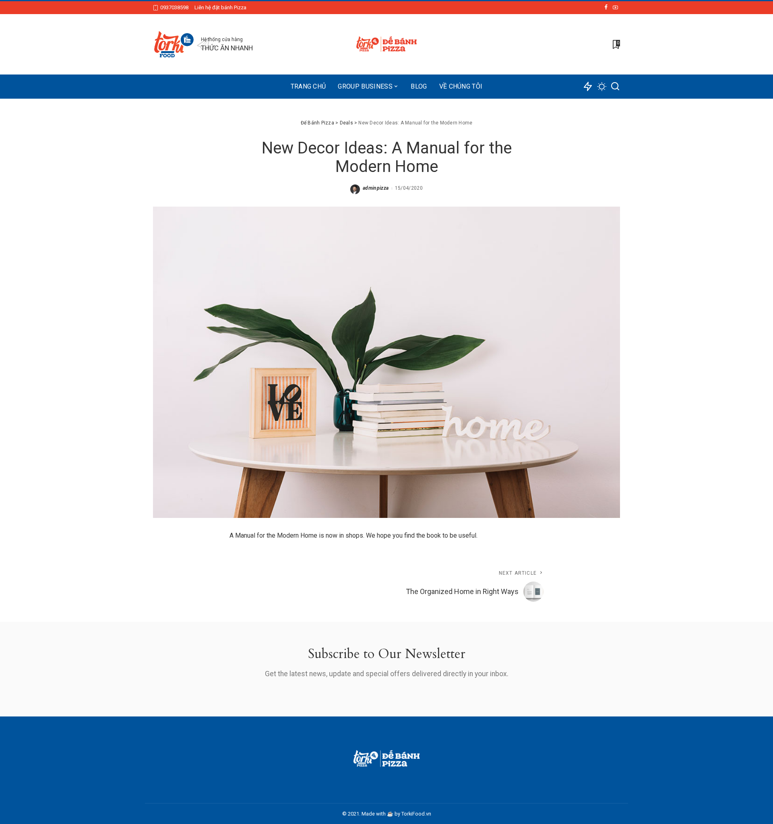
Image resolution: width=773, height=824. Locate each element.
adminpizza (376, 188)
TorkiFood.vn (416, 814)
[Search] (615, 87)
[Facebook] (606, 7)
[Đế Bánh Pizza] (386, 44)
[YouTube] (615, 7)
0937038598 (174, 7)
